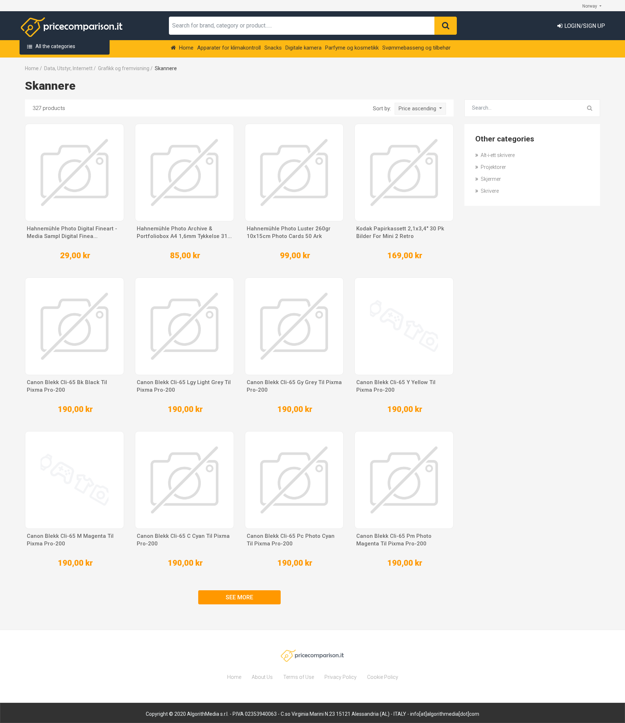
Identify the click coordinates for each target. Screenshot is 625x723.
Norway (590, 6)
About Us (262, 677)
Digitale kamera (303, 47)
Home (186, 47)
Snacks (273, 47)
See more (239, 597)
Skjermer (490, 179)
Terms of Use (298, 677)
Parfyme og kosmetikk (352, 47)
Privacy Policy (340, 677)
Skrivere (489, 191)
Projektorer (493, 167)
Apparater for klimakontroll (229, 47)
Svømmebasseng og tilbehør (416, 47)
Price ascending (418, 108)
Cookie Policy (382, 677)
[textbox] (302, 25)
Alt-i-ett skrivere (497, 155)
